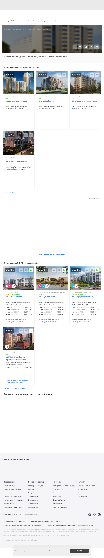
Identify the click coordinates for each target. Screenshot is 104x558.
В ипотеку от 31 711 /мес (14, 322)
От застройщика (59, 500)
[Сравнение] (75, 47)
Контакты (17, 514)
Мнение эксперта (84, 489)
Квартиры (31, 489)
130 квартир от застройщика (81, 320)
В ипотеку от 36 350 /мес (80, 322)
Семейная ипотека (59, 489)
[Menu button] (95, 13)
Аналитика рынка (84, 493)
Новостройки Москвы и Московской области (20, 540)
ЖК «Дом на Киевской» (49, 21)
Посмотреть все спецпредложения (52, 254)
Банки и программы (60, 507)
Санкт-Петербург (34, 21)
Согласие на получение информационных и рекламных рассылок (70, 525)
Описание (7, 29)
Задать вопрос (42, 29)
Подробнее (53, 551)
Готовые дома (8, 493)
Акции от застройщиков (12, 496)
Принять (79, 551)
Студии (30, 493)
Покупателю (82, 496)
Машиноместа (8, 504)
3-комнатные (33, 504)
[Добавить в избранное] (80, 47)
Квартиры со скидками (36, 486)
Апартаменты (33, 507)
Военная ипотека (59, 493)
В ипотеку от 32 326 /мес (47, 322)
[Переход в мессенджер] (99, 514)
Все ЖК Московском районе (14, 388)
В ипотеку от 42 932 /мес (14, 382)
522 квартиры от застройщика (48, 320)
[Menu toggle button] (100, 13)
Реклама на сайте (31, 514)
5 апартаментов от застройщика (16, 380)
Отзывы (31, 29)
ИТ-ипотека (57, 496)
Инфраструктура (19, 29)
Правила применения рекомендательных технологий (22, 525)
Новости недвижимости (86, 486)
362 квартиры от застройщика (15, 320)
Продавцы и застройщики (12, 507)
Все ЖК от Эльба (9, 193)
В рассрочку (57, 504)
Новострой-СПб (8, 21)
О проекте (7, 514)
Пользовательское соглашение (14, 522)
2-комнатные (33, 500)
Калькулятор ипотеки (64, 486)
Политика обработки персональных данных (46, 522)
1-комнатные (33, 496)
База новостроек (21, 21)
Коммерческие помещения (13, 500)
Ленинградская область (12, 489)
